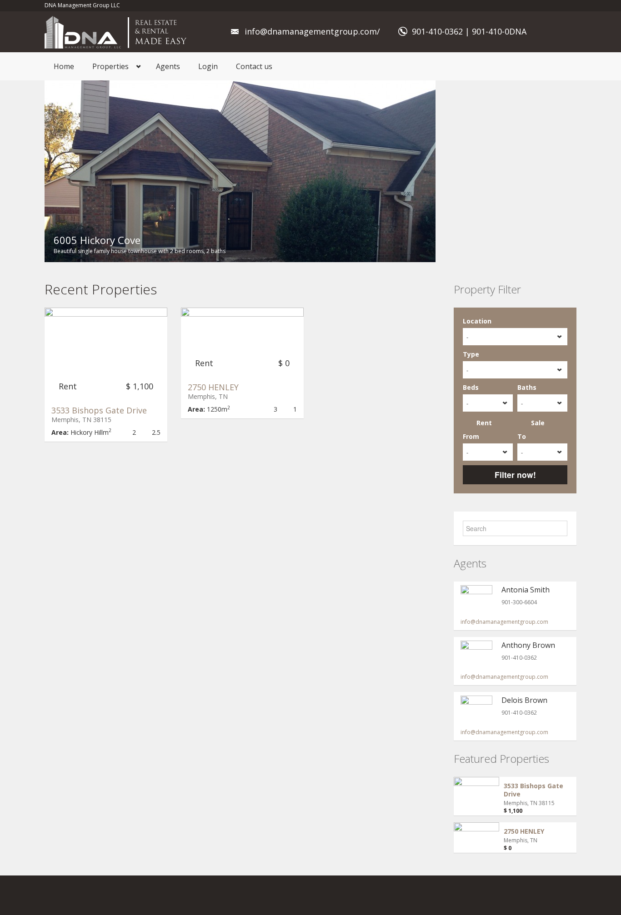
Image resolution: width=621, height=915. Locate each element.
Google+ (506, 895)
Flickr (484, 895)
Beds (471, 387)
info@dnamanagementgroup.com (504, 622)
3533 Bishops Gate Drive (99, 410)
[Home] (118, 31)
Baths (526, 387)
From (471, 436)
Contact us (254, 66)
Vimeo (571, 895)
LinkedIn (528, 895)
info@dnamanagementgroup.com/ (312, 31)
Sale (538, 422)
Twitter (550, 895)
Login (208, 66)
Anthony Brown (528, 645)
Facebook (465, 895)
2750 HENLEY (213, 387)
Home (64, 66)
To (521, 436)
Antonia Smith (525, 590)
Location (477, 321)
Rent (484, 422)
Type (471, 354)
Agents (168, 66)
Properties (110, 66)
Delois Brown (524, 700)
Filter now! (515, 474)
